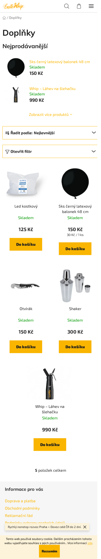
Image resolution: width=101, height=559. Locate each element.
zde (90, 543)
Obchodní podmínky (22, 508)
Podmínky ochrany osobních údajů (35, 522)
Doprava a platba (20, 500)
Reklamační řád (19, 515)
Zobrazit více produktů (49, 114)
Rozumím (49, 551)
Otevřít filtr (21, 151)
